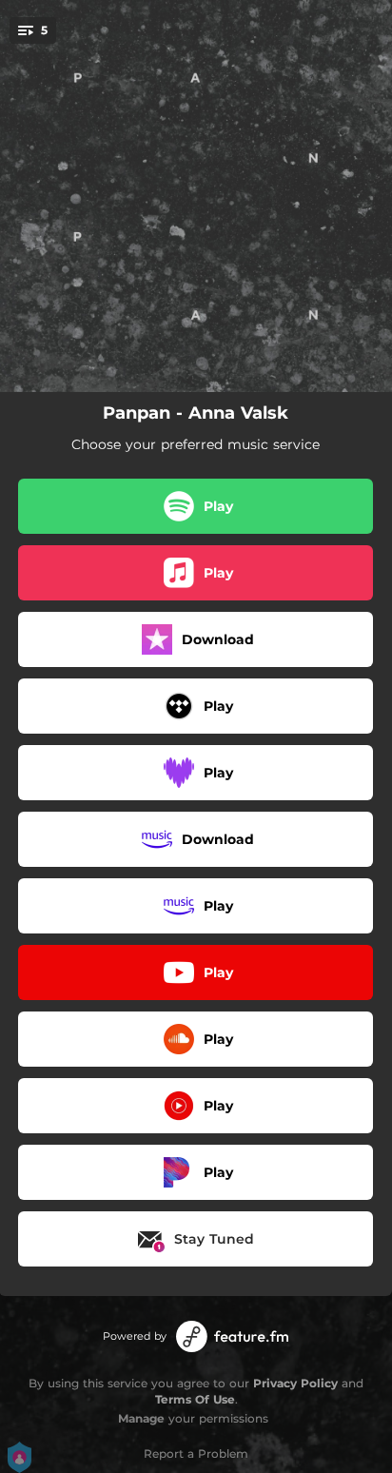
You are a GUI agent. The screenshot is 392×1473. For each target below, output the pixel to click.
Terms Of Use (195, 1399)
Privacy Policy (295, 1383)
